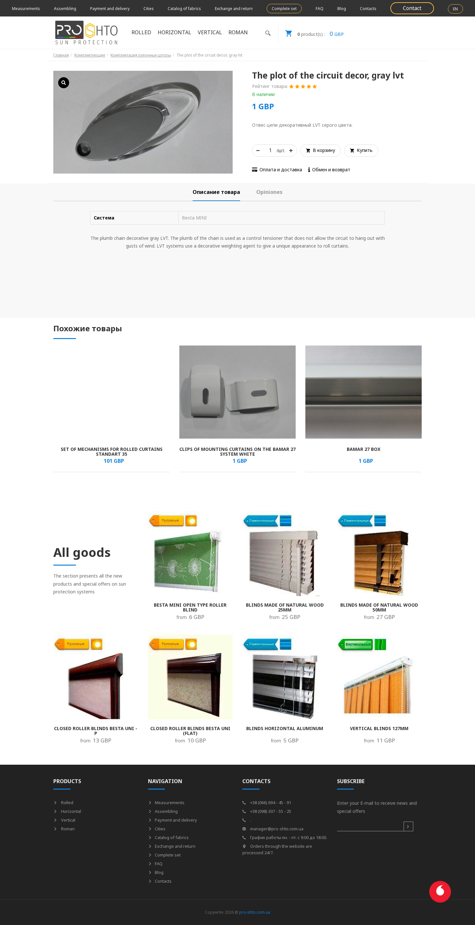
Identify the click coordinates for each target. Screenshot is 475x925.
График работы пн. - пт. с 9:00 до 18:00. (288, 837)
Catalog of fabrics (184, 8)
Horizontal (70, 811)
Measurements (26, 8)
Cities (148, 8)
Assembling (65, 8)
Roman (67, 829)
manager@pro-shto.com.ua (276, 829)
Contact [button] (412, 8)
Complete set (284, 8)
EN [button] (455, 9)
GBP (320, 33)
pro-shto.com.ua (254, 912)
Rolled (66, 802)
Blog (341, 8)
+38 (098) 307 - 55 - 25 (270, 811)
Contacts (368, 8)
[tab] (216, 192)
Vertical (67, 820)
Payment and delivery (110, 8)
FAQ (319, 8)
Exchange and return (234, 8)
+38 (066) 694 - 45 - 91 (270, 802)
